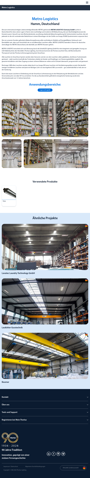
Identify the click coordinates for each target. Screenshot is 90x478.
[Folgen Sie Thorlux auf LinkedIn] (48, 454)
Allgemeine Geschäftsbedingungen (35, 466)
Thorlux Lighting (21, 470)
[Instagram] (58, 454)
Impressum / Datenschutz (11, 466)
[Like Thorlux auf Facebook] (53, 454)
